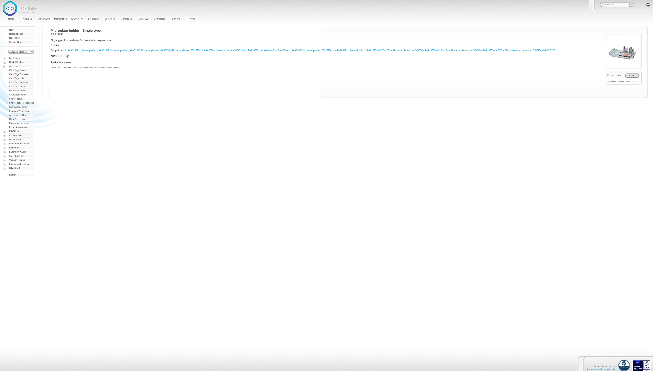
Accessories (15, 66)
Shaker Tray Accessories (21, 103)
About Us (27, 18)
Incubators (14, 147)
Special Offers (16, 42)
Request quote (614, 75)
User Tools (110, 18)
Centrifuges (14, 58)
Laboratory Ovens (18, 152)
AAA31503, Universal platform (144, 50)
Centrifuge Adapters (19, 82)
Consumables (16, 135)
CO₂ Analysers (16, 156)
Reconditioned (16, 34)
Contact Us (126, 18)
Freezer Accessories (19, 123)
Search (12, 175)
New (11, 30)
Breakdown (93, 18)
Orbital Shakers (16, 62)
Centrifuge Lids (16, 78)
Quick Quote (44, 18)
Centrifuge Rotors (17, 70)
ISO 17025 (143, 18)
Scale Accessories (18, 107)
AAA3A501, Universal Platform (350, 50)
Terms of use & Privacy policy (602, 369)
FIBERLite (14, 131)
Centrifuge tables (17, 86)
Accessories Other (18, 115)
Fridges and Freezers (19, 164)
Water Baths (15, 139)
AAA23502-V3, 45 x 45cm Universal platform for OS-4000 (453, 50)
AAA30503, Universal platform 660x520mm (225, 50)
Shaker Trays (15, 99)
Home (11, 18)
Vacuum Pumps (17, 160)
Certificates (159, 18)
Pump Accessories (18, 127)
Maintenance (60, 18)
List (5, 52)
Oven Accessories (18, 119)
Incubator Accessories (20, 111)
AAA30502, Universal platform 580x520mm (269, 50)
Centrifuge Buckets (18, 74)
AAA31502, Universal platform (113, 50)
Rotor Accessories (18, 90)
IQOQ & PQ (77, 18)
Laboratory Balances (19, 143)
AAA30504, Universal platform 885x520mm (312, 50)
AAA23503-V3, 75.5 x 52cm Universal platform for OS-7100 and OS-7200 (519, 50)
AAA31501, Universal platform (82, 50)
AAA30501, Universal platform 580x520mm (181, 50)
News (192, 18)
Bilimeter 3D (15, 168)
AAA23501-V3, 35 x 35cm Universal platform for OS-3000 (395, 50)
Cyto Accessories (18, 94)
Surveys (176, 18)
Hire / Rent (14, 38)
